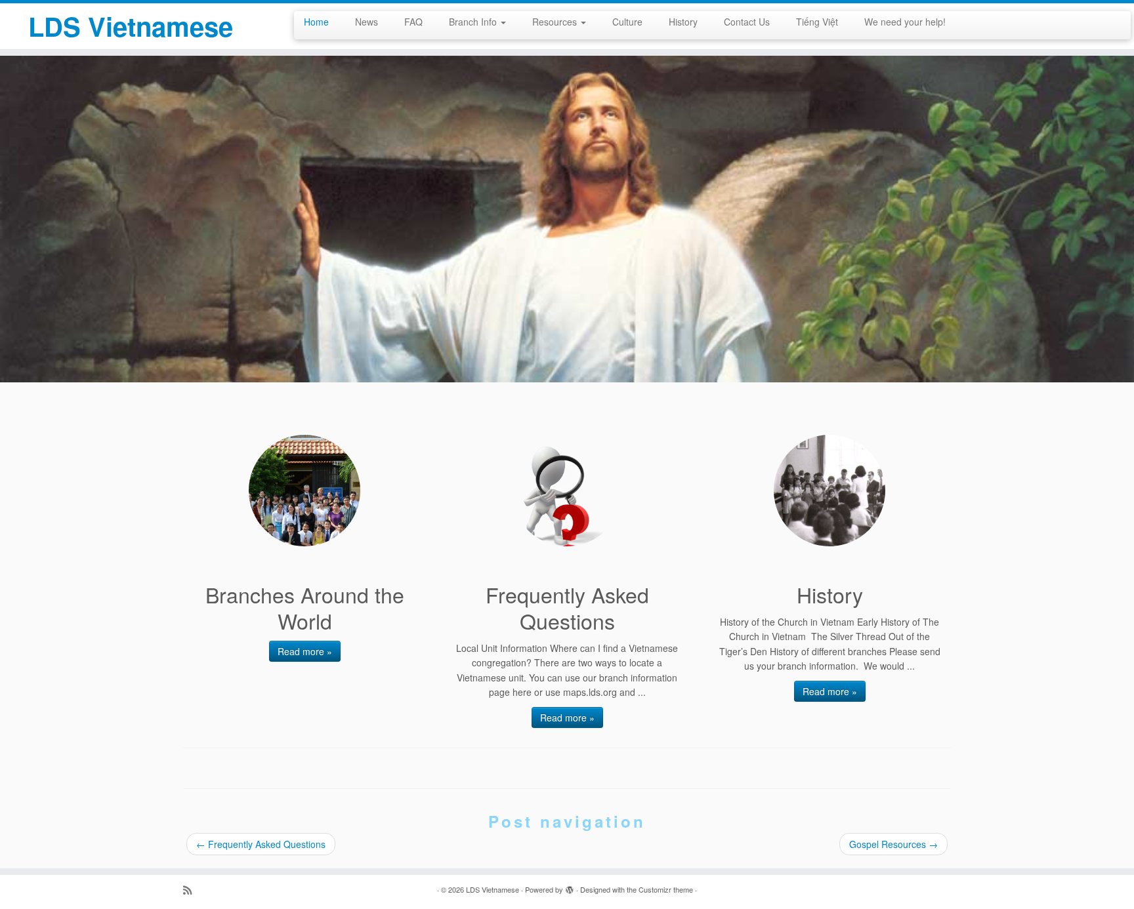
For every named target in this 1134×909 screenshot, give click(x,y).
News (366, 21)
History (683, 21)
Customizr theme (666, 889)
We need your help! (905, 21)
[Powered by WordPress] (569, 886)
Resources (555, 21)
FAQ (413, 21)
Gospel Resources (893, 844)
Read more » (305, 651)
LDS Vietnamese (130, 26)
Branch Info (474, 21)
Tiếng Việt (817, 21)
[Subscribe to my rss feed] (191, 890)
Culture (627, 21)
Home (316, 21)
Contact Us (747, 21)
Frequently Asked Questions (261, 844)
